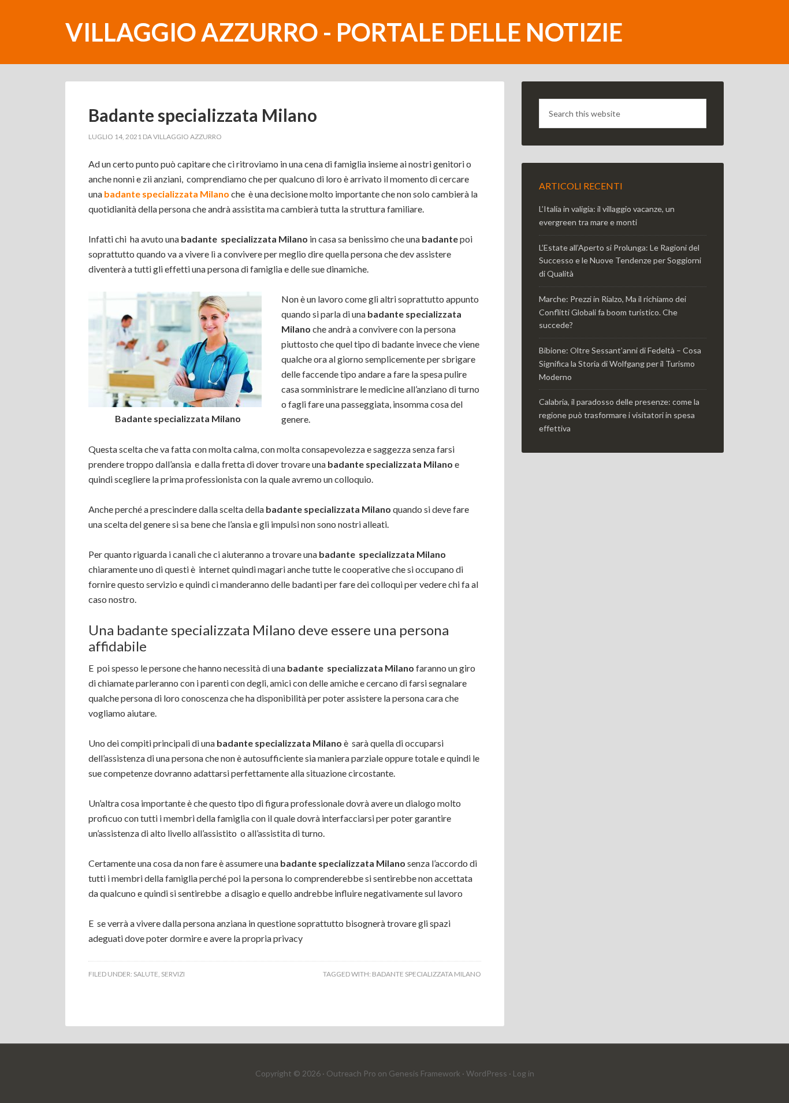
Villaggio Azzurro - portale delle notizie (344, 32)
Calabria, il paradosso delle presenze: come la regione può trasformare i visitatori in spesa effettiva (619, 415)
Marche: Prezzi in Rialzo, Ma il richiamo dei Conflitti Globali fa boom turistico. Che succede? (612, 312)
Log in (523, 1073)
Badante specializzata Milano (202, 115)
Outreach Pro (351, 1073)
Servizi (173, 974)
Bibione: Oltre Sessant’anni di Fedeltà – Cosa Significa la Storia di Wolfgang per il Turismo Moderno (620, 363)
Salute (145, 974)
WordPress (486, 1073)
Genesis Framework (424, 1073)
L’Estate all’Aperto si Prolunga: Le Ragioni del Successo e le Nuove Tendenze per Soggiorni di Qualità (620, 261)
